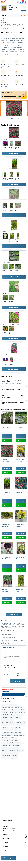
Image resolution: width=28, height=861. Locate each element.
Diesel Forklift (5, 727)
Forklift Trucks (13, 704)
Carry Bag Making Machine (18, 709)
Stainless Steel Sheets (16, 732)
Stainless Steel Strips (7, 735)
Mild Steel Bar (5, 732)
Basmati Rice (18, 707)
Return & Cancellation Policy (10, 828)
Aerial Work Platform (15, 727)
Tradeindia (3, 698)
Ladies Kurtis (5, 742)
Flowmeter (4, 717)
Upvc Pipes (14, 755)
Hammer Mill (5, 725)
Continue (17, 681)
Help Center (6, 824)
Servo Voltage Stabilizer (7, 707)
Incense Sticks (15, 748)
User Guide (6, 826)
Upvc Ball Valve (5, 758)
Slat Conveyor (14, 737)
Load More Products (14, 608)
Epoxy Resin (17, 730)
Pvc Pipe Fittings (6, 755)
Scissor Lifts (22, 712)
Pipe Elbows (14, 758)
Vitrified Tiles (20, 750)
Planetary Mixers (15, 740)
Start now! (13, 694)
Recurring (16, 668)
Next (23, 112)
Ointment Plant (5, 740)
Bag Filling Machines (19, 735)
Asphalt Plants (5, 737)
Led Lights (12, 742)
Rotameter (19, 714)
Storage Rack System (7, 730)
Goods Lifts (12, 750)
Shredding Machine (21, 722)
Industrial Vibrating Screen (8, 714)
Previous (5, 112)
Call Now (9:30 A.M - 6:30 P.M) (10, 96)
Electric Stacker (13, 712)
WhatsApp (22, 96)
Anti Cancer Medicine (14, 745)
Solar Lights (5, 750)
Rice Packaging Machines (8, 722)
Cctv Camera (20, 742)
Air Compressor (5, 748)
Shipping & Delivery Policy (9, 830)
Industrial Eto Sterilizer (7, 720)
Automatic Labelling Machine (17, 725)
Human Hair (5, 704)
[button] (24, 12)
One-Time (7, 668)
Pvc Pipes (16, 753)
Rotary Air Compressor (14, 717)
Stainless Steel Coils (7, 753)
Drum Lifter (4, 712)
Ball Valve (4, 745)
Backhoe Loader (6, 709)
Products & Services (15, 29)
